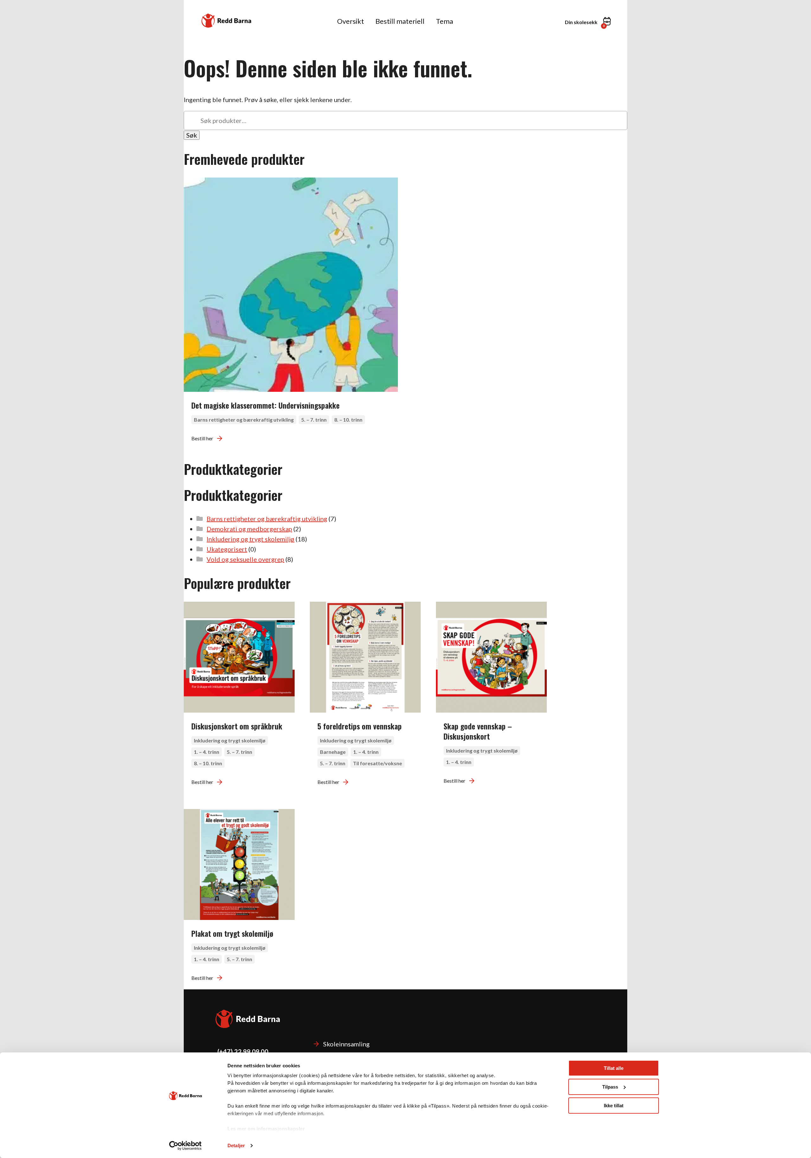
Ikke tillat (613, 1105)
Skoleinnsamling (346, 1044)
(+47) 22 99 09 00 (242, 1051)
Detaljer (236, 1145)
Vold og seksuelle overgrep (245, 559)
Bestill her (202, 438)
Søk (191, 135)
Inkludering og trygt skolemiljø (250, 539)
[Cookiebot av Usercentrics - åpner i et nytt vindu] (185, 1145)
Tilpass (610, 1087)
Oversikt (350, 21)
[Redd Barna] (226, 20)
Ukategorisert (227, 549)
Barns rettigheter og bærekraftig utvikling (267, 518)
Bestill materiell (400, 21)
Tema (444, 21)
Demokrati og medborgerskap (249, 529)
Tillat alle (613, 1068)
